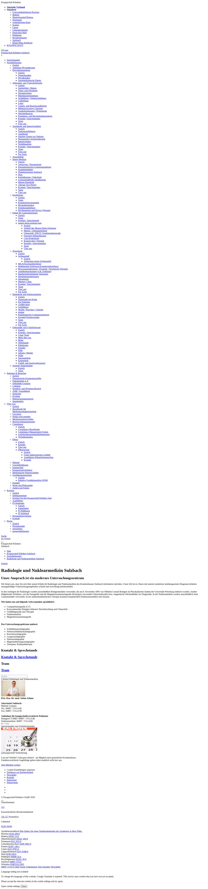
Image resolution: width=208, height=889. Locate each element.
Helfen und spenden (21, 416)
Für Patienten (24, 302)
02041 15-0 (13, 836)
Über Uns (11, 404)
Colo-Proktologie (31, 238)
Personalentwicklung (21, 516)
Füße (20, 350)
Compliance (17, 424)
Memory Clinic (25, 281)
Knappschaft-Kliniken (22, 470)
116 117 (4, 817)
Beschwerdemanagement (23, 422)
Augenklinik (18, 157)
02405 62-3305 (17, 864)
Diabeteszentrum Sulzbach (30, 172)
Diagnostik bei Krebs (27, 299)
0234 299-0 (14, 834)
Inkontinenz (23, 279)
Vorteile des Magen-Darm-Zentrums (40, 228)
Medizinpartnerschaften (22, 419)
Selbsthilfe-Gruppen (21, 383)
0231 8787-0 (13, 849)
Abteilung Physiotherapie (23, 68)
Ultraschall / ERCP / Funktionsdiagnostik (42, 233)
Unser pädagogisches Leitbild (37, 455)
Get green (16, 414)
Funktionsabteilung (26, 208)
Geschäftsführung (20, 465)
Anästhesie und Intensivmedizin (26, 126)
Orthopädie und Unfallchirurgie (26, 327)
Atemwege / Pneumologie (29, 164)
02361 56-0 (21, 859)
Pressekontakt (18, 526)
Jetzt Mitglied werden (10, 765)
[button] (7, 867)
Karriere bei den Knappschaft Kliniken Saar (32, 498)
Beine (20, 340)
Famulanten (23, 508)
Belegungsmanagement (22, 399)
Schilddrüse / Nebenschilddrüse (32, 98)
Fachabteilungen (14, 62)
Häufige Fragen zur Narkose (31, 136)
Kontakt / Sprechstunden (29, 118)
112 (2, 807)
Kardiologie (17, 195)
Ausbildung (17, 500)
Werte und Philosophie (22, 485)
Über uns (22, 124)
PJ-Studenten (18, 503)
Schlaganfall (23, 256)
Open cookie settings (10, 886)
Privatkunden (24, 78)
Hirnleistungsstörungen (28, 276)
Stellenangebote (19, 495)
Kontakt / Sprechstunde (28, 220)
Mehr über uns (24, 337)
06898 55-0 (16, 856)
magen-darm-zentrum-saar (29, 223)
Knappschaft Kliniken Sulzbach (15, 53)
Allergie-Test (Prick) (27, 185)
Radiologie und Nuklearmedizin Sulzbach (25, 558)
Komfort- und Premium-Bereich (26, 388)
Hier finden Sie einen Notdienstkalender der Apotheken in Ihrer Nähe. (51, 831)
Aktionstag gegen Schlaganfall (37, 261)
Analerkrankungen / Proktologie (32, 111)
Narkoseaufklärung (26, 131)
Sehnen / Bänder (25, 353)
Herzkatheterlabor (26, 205)
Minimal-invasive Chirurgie (30, 108)
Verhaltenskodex (25, 437)
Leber (20, 103)
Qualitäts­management (22, 475)
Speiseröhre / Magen (27, 88)
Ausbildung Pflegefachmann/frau (38, 457)
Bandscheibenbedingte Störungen (33, 274)
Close (24, 886)
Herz (20, 174)
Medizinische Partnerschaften (25, 472)
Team (20, 121)
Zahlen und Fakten (20, 488)
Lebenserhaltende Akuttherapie (32, 180)
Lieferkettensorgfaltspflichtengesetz (34, 434)
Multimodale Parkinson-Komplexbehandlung (38, 266)
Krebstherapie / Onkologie (30, 177)
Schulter (21, 348)
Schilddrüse (23, 307)
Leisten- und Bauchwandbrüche (32, 106)
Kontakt (21, 444)
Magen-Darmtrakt (26, 182)
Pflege (15, 439)
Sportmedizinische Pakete (29, 80)
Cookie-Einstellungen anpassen (21, 770)
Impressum (12, 780)
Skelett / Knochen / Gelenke (30, 309)
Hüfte (20, 355)
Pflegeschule (23, 450)
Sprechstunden (13, 60)
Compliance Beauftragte (29, 429)
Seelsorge (16, 394)
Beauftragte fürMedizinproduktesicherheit (24, 410)
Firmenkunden (24, 75)
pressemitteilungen (20, 531)
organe (21, 312)
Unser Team (23, 335)
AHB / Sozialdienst (21, 391)
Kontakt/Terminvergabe (28, 317)
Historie (16, 462)
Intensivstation (24, 141)
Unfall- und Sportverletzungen (31, 363)
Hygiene (16, 396)
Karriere (10, 490)
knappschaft (17, 467)
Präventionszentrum (21, 70)
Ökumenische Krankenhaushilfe (26, 378)
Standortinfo (17, 401)
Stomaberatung (25, 93)
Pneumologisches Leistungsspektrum (34, 167)
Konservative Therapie (34, 241)
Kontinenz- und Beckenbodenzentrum (35, 116)
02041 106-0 (22, 839)
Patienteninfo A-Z (20, 381)
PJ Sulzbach (23, 513)
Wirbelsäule (23, 343)
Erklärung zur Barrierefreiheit (20, 772)
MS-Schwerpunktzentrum (29, 264)
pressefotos (17, 528)
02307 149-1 (14, 846)
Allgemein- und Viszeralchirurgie (27, 83)
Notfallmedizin (24, 144)
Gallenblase (23, 101)
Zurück (15, 65)
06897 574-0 (15, 862)
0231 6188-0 (22, 851)
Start (9, 551)
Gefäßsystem (24, 304)
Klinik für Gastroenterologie (25, 213)
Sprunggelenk (24, 358)
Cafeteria (16, 386)
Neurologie (17, 251)
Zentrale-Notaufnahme (22, 365)
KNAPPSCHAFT (15, 45)
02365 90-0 (11, 854)
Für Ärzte (22, 154)
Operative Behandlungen (35, 236)
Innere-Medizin (19, 159)
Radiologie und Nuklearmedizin (26, 294)
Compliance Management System (33, 432)
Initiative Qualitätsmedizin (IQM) (33, 480)
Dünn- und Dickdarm (27, 90)
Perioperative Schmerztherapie (31, 139)
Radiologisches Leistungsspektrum (33, 315)
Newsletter (11, 775)
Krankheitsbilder (25, 169)
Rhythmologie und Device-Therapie (34, 210)
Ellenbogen (23, 345)
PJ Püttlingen (24, 511)
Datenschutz (12, 782)
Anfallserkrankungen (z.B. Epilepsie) (34, 271)
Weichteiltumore (25, 113)
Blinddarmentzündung (28, 96)
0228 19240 (6, 826)
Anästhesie (23, 134)
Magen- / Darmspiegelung (35, 231)
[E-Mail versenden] (5, 723)
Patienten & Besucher (16, 373)
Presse (9, 521)
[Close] (2, 800)
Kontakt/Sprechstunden (28, 202)
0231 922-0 (16, 841)
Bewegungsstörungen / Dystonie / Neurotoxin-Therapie (43, 269)
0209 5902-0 (25, 844)
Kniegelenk (23, 360)
